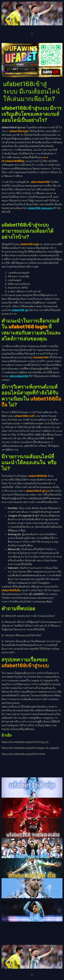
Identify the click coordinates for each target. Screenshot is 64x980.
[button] (32, 33)
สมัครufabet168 (18, 376)
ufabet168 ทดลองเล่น (40, 208)
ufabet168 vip (20, 310)
